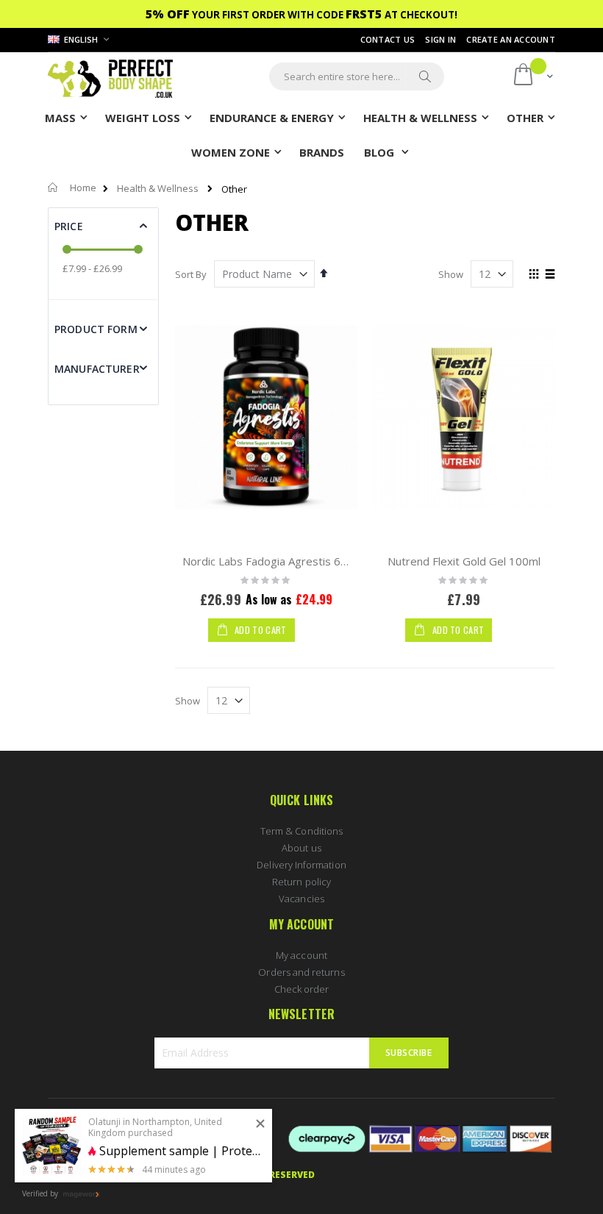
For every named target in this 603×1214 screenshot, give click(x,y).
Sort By (191, 274)
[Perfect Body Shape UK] (110, 76)
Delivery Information (301, 864)
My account (301, 955)
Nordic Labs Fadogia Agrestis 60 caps (278, 561)
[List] (549, 275)
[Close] (260, 1124)
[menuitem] (322, 151)
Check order (301, 989)
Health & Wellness (158, 188)
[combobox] (356, 76)
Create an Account (510, 39)
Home (83, 187)
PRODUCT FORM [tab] (96, 329)
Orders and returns (301, 972)
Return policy (301, 881)
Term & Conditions (301, 831)
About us (301, 847)
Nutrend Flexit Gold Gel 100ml (464, 561)
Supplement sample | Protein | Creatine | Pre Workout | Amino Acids (180, 1151)
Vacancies (301, 898)
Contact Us (387, 39)
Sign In (440, 39)
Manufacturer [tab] (97, 369)
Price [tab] (68, 226)
